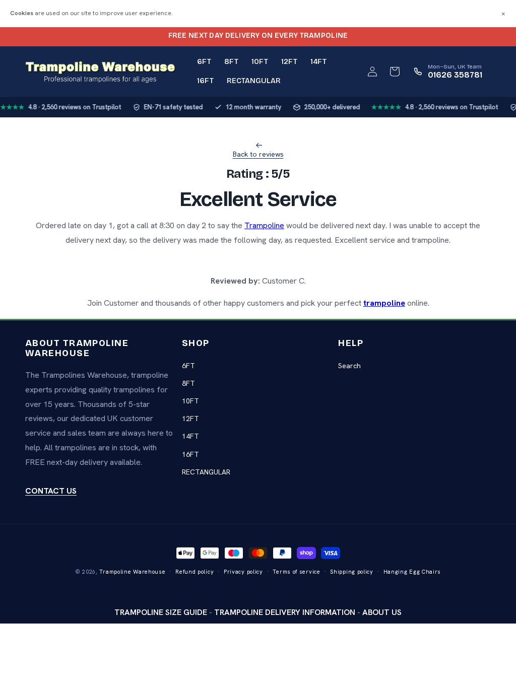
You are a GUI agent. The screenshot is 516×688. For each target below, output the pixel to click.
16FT (190, 454)
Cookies (21, 13)
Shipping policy (351, 571)
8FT (188, 383)
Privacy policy (243, 571)
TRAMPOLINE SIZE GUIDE (160, 612)
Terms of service (296, 571)
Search (349, 365)
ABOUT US (382, 612)
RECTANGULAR (206, 471)
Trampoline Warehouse (132, 571)
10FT (190, 400)
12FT (190, 418)
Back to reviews (258, 154)
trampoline (384, 303)
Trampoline (264, 225)
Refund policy (194, 571)
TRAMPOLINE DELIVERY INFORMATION (284, 612)
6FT (188, 365)
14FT (190, 436)
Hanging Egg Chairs (412, 571)
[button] (394, 71)
